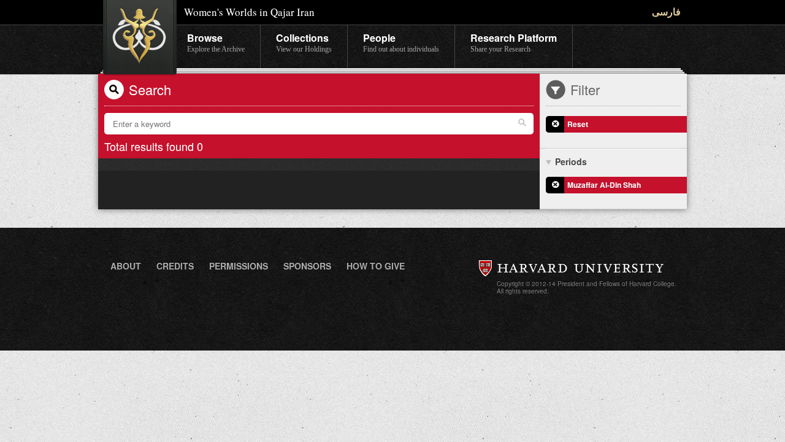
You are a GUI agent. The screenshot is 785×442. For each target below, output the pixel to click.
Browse (216, 42)
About (125, 266)
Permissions (238, 266)
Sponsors (307, 266)
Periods (571, 161)
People (401, 42)
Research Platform (513, 42)
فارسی (666, 11)
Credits (175, 266)
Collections (304, 42)
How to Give (376, 266)
